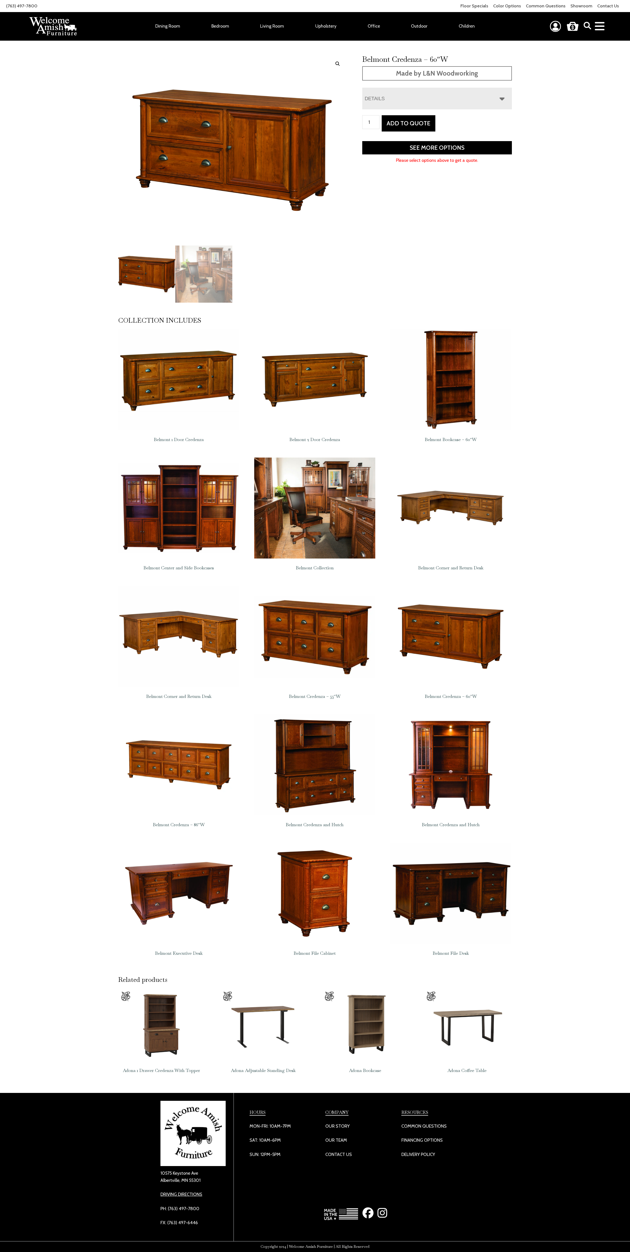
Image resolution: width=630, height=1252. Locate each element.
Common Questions (546, 6)
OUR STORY (337, 1126)
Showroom (581, 6)
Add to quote (408, 123)
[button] (337, 63)
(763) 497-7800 (21, 6)
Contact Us (608, 6)
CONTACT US (338, 1154)
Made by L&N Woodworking (437, 73)
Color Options (507, 6)
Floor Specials (474, 6)
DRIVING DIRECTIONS (181, 1194)
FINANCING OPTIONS (422, 1140)
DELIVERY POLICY (418, 1154)
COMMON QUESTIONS (424, 1126)
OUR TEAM (336, 1140)
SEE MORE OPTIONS (437, 147)
